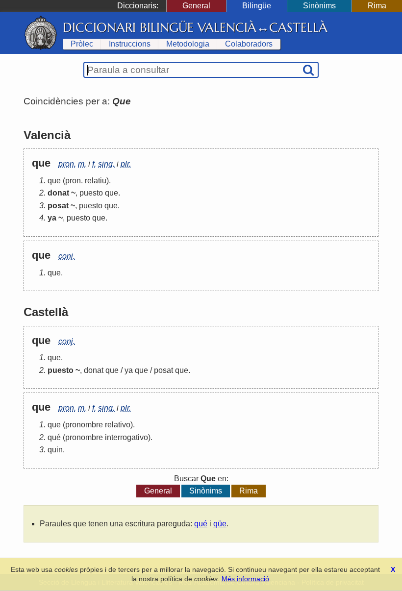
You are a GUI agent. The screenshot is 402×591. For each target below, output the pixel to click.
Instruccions (130, 44)
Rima (377, 5)
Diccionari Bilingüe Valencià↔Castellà (195, 27)
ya (129, 370)
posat (163, 370)
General (196, 5)
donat (93, 370)
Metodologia (187, 44)
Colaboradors (249, 44)
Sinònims (319, 5)
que (54, 180)
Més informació (245, 579)
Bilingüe (256, 5)
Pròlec (82, 44)
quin (55, 449)
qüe (219, 523)
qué (54, 437)
